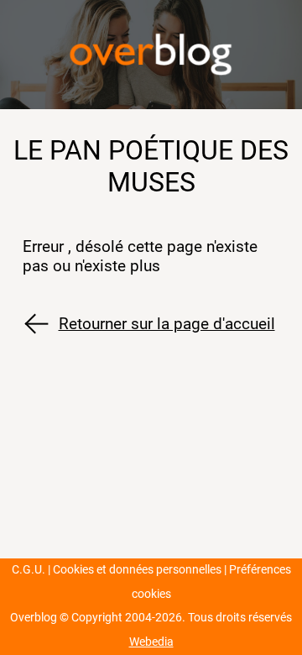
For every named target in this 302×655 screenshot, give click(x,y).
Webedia (151, 642)
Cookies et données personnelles (137, 570)
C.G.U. (28, 570)
